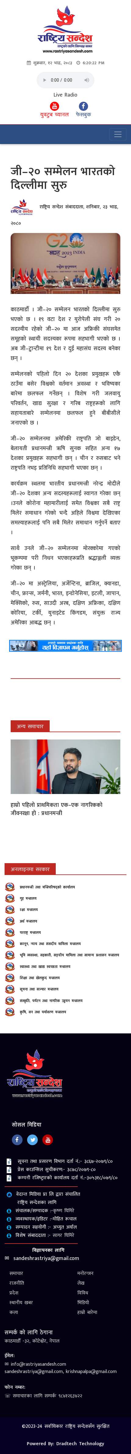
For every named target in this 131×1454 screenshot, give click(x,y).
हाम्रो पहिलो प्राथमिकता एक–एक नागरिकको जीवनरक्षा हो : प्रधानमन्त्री (56, 809)
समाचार (16, 1273)
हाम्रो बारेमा (87, 1312)
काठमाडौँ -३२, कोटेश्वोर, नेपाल (32, 1341)
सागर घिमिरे (63, 1235)
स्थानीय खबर (21, 1303)
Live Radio (65, 95)
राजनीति (16, 1283)
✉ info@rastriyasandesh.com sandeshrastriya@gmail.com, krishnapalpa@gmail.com (61, 1368)
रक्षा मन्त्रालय (29, 910)
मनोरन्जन (85, 1273)
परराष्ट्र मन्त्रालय (30, 933)
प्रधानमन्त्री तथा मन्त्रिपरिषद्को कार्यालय (47, 887)
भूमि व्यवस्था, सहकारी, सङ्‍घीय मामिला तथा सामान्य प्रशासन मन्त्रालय (69, 955)
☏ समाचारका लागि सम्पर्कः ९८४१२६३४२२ (43, 1396)
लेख (80, 1283)
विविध (82, 1293)
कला (13, 1312)
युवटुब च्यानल (54, 114)
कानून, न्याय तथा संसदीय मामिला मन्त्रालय (50, 944)
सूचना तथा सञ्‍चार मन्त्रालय (39, 989)
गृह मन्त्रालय (28, 898)
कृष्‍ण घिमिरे (63, 1211)
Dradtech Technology (80, 1444)
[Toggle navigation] (117, 134)
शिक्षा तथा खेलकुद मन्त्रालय (40, 978)
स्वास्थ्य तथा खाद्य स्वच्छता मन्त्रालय (45, 967)
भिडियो (83, 1303)
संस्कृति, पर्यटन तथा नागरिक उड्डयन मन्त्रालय (51, 1001)
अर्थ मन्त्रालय (28, 921)
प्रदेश (13, 1293)
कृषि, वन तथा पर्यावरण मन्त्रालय (43, 1012)
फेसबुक (83, 114)
